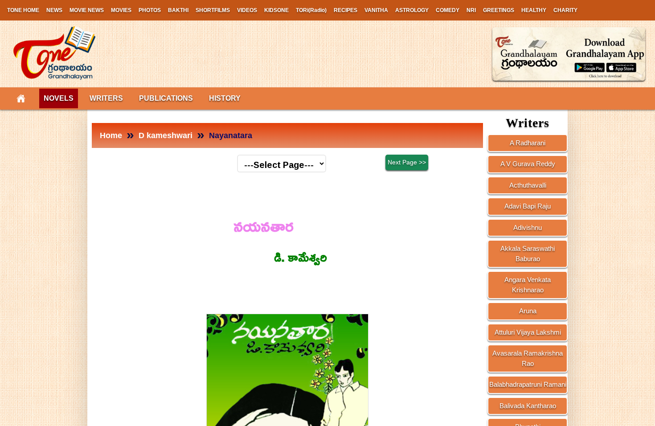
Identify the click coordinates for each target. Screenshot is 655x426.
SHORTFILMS (213, 10)
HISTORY (225, 98)
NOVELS (59, 98)
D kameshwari (165, 135)
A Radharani (527, 143)
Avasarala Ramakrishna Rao (527, 358)
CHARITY (565, 10)
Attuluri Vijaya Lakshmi (528, 332)
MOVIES (121, 10)
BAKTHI (178, 10)
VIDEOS (247, 10)
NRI (471, 10)
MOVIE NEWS (87, 10)
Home (111, 135)
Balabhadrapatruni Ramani (527, 384)
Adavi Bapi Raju (527, 206)
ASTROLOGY (412, 10)
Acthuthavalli (527, 185)
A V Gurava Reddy (527, 164)
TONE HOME (23, 10)
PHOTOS (150, 10)
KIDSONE (276, 10)
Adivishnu (527, 227)
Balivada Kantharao (527, 406)
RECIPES (345, 10)
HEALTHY (533, 10)
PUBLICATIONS (166, 98)
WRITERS (106, 98)
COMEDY (447, 10)
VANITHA (376, 10)
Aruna (527, 311)
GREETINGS (498, 10)
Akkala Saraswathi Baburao (527, 253)
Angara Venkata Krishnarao (527, 285)
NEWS (54, 10)
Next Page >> (407, 162)
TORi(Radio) (311, 10)
